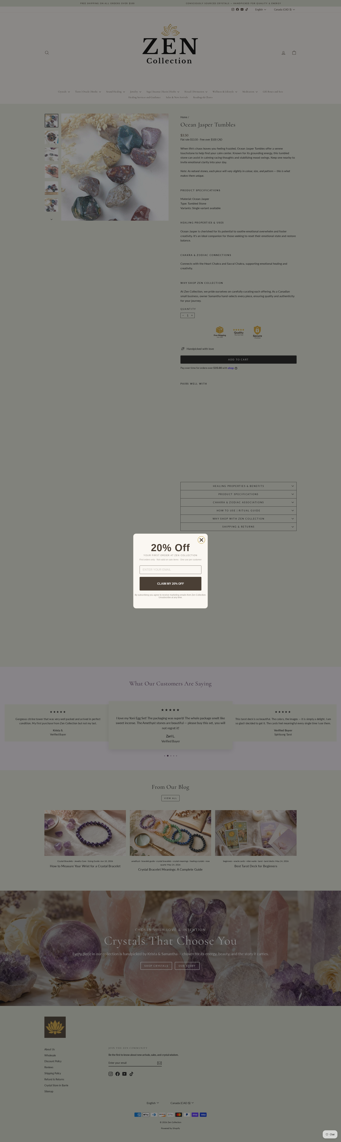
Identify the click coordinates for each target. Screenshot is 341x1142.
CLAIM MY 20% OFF (170, 583)
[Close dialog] (201, 540)
